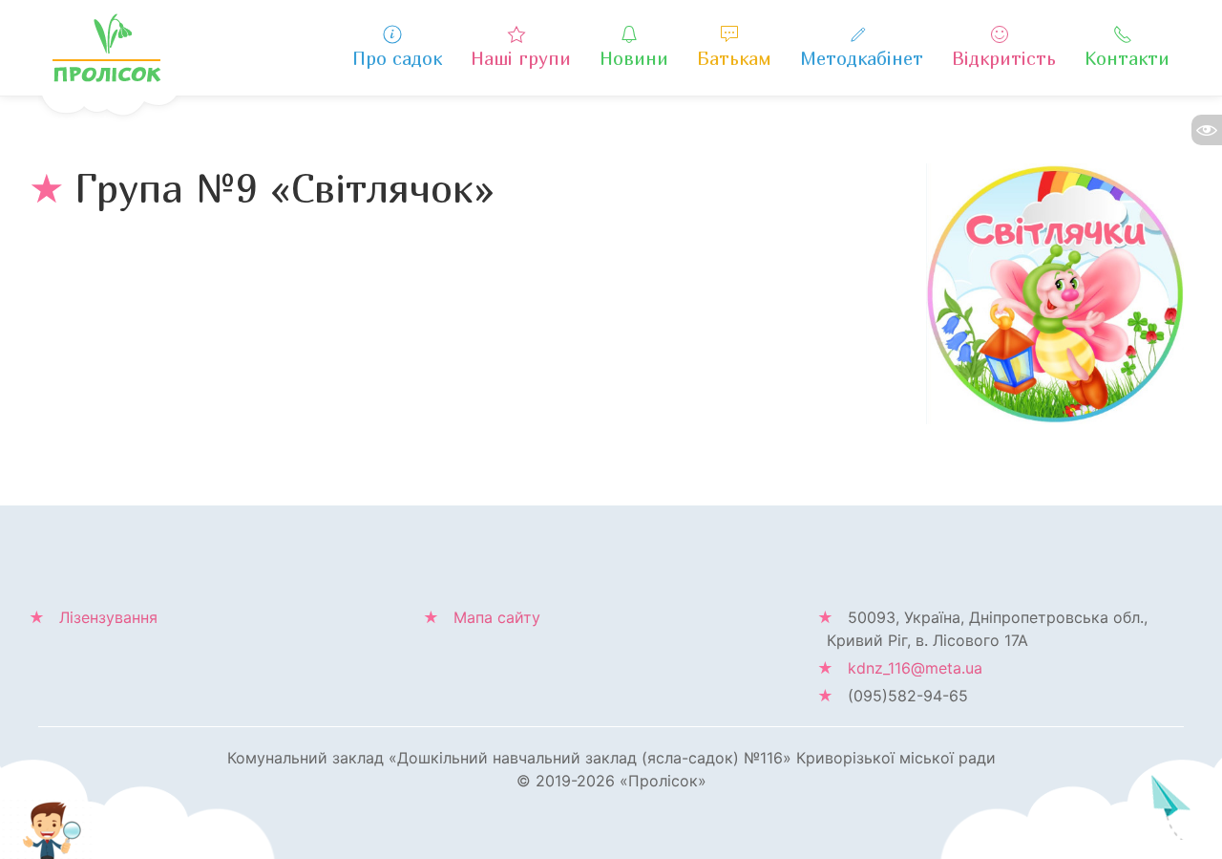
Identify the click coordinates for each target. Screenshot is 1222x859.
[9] (1055, 292)
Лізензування (108, 617)
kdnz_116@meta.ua (915, 667)
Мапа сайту (496, 617)
